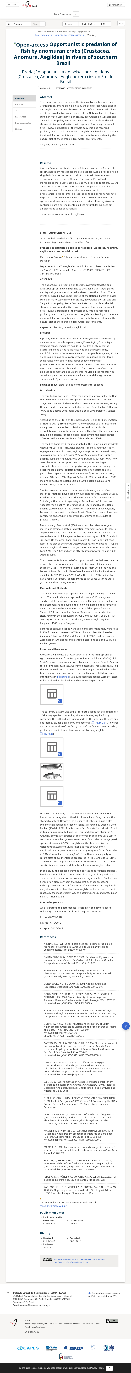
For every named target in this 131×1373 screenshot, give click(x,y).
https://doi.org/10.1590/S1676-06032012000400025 (59, 35)
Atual (35, 24)
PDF (103, 24)
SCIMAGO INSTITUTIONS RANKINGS (74, 88)
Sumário (18, 24)
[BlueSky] (26, 1332)
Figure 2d (48, 733)
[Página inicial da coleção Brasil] (14, 1326)
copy (90, 35)
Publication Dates (23, 123)
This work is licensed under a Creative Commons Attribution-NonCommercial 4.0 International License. (80, 1260)
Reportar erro (128, 492)
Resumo (68, 24)
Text (17, 110)
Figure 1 (64, 676)
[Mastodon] (28, 1332)
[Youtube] (38, 1332)
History (18, 129)
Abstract (19, 98)
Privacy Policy (96, 1368)
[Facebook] (35, 1332)
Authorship (45, 88)
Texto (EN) (87, 24)
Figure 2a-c (100, 722)
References (20, 116)
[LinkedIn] (31, 1332)
